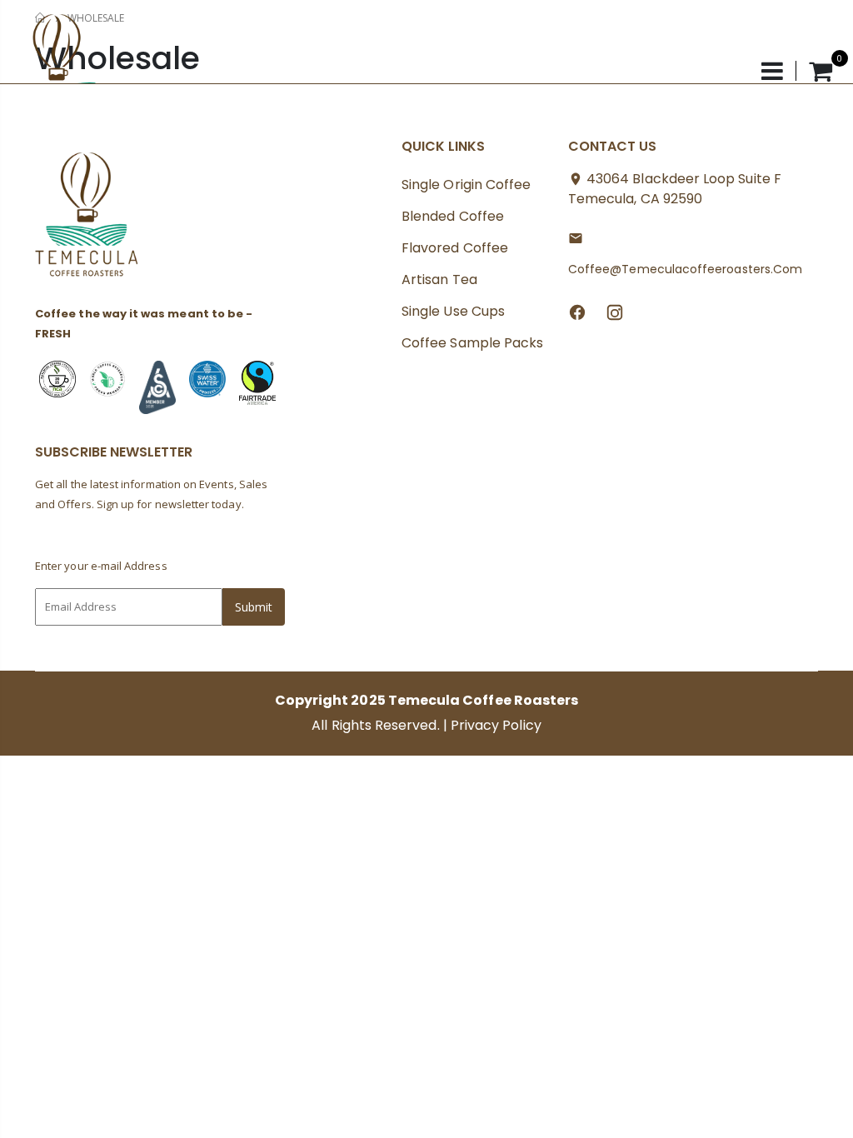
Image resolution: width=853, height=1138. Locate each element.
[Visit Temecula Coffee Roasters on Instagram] (615, 311)
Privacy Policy (496, 725)
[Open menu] (778, 71)
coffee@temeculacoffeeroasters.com (685, 269)
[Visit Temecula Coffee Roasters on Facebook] (577, 311)
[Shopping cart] (820, 71)
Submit (253, 607)
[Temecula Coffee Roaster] (87, 219)
